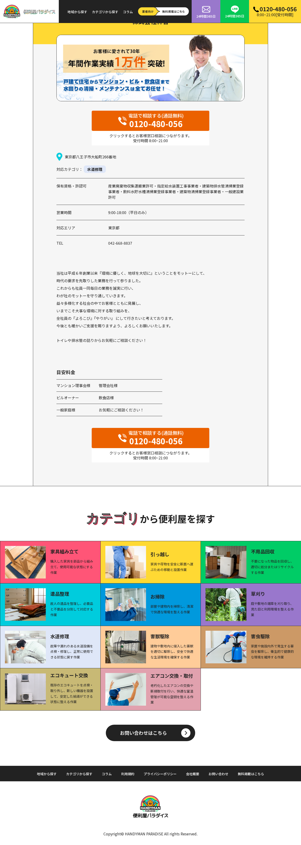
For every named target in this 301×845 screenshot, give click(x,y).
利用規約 (127, 773)
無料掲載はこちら (251, 773)
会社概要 (192, 773)
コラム (128, 11)
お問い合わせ (218, 773)
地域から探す (77, 11)
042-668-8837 (120, 243)
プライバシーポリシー (160, 773)
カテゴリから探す (105, 11)
